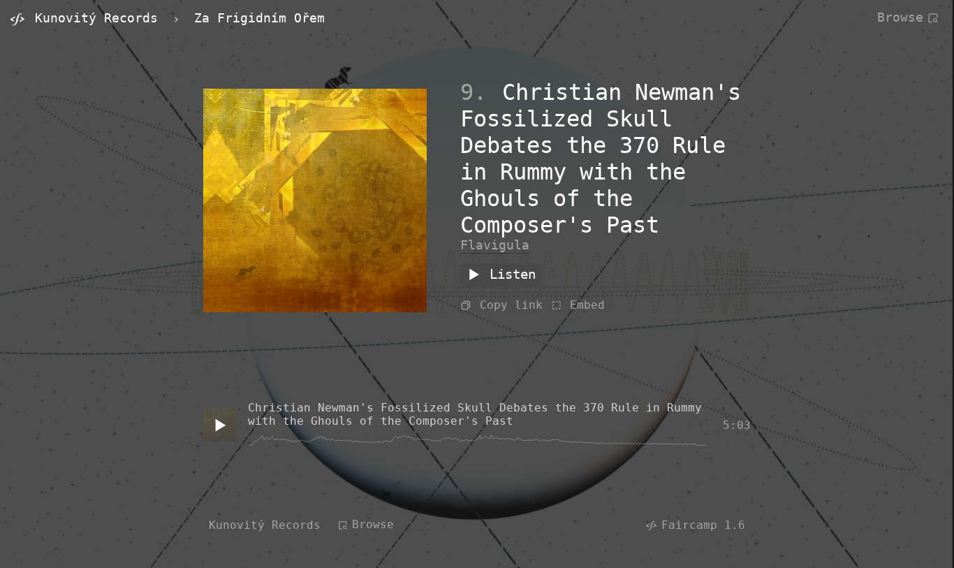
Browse (900, 17)
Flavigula (494, 245)
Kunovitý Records (265, 525)
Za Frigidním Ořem (259, 18)
